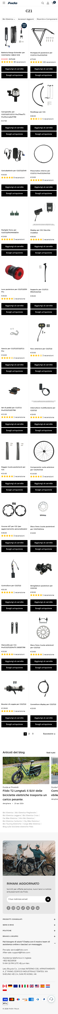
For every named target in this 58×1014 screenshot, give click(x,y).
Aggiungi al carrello (14, 69)
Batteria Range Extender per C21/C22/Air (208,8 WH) (13, 54)
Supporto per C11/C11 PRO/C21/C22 (39, 291)
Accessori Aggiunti (26, 19)
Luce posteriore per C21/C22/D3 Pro (14, 291)
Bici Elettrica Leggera (12, 815)
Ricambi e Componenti (47, 19)
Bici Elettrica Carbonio (12, 821)
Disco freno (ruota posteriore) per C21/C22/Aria (42, 528)
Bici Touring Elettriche (12, 824)
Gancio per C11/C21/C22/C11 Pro (12, 350)
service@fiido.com (19, 950)
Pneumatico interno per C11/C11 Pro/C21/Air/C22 (40, 172)
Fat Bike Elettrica (10, 818)
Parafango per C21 (37, 112)
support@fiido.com (21, 953)
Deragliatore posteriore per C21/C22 (41, 587)
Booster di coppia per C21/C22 (13, 704)
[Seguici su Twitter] (28, 908)
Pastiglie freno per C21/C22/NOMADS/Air (10, 231)
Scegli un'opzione (14, 75)
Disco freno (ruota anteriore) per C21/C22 (42, 646)
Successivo (48, 734)
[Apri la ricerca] (43, 3)
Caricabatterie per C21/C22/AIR (13, 170)
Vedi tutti (50, 753)
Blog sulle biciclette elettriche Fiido (18, 827)
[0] (53, 3)
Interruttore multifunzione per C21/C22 (42, 409)
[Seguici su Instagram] (13, 908)
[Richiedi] (48, 899)
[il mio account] (48, 3)
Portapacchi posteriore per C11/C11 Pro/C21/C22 (41, 54)
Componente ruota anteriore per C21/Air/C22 (42, 469)
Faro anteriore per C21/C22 (41, 349)
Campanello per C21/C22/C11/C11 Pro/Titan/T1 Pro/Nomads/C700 (13, 114)
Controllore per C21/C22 (11, 585)
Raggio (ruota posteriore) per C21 (13, 468)
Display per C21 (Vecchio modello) (40, 231)
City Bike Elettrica (31, 821)
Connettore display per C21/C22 (43, 704)
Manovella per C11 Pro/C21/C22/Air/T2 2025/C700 (13, 646)
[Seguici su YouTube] (18, 908)
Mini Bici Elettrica (26, 818)
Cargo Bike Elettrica (31, 824)
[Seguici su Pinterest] (33, 908)
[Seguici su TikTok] (23, 908)
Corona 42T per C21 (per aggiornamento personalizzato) (14, 528)
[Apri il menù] (4, 3)
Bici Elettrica (8, 19)
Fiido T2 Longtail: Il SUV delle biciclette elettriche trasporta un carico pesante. (25, 795)
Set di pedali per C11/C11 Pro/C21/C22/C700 (11, 409)
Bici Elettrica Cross (30, 815)
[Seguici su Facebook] (8, 908)
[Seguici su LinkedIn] (38, 908)
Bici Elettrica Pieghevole (25, 813)
